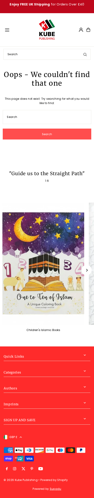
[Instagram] (14, 469)
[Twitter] (23, 469)
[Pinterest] (32, 469)
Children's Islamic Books (43, 330)
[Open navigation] (19, 29)
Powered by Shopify (54, 480)
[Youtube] (40, 469)
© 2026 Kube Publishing (21, 480)
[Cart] (88, 30)
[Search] (85, 54)
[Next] (86, 270)
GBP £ (13, 437)
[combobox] (47, 54)
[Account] (81, 30)
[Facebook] (7, 469)
